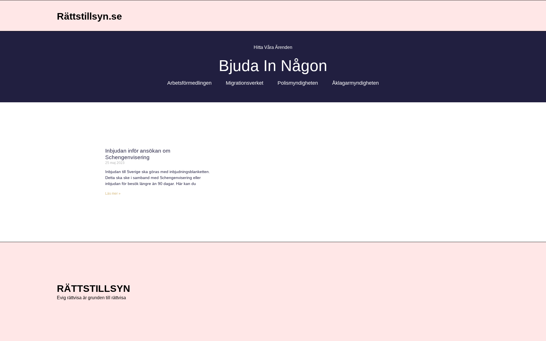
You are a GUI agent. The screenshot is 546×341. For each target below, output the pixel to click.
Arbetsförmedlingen (189, 83)
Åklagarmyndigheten (355, 83)
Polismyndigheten (298, 83)
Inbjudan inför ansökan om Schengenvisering (137, 154)
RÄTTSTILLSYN (93, 288)
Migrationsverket (244, 83)
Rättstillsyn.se (89, 16)
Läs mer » (113, 194)
